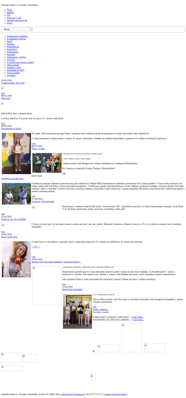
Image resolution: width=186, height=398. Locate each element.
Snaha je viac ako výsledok (13, 219)
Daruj (9, 23)
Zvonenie (11, 75)
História (10, 44)
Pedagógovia (13, 46)
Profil (9, 41)
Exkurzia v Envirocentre (43, 201)
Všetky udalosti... (101, 309)
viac (3, 93)
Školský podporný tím (17, 20)
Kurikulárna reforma (16, 39)
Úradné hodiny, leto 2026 (13, 83)
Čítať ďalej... (138, 317)
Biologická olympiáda (72, 289)
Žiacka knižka (13, 73)
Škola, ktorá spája (9, 237)
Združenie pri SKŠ (15, 70)
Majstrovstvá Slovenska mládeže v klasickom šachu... (56, 262)
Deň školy (6, 98)
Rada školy (12, 49)
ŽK (8, 15)
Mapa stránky (13, 65)
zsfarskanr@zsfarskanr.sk (73, 394)
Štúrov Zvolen (38, 148)
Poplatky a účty (14, 67)
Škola (9, 10)
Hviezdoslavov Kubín (11, 128)
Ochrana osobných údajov (115, 394)
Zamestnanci (13, 52)
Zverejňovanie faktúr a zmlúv (20, 62)
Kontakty (11, 54)
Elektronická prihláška (17, 36)
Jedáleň (10, 12)
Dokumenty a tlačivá (16, 57)
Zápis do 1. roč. (14, 18)
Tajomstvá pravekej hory (12, 178)
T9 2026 (11, 60)
